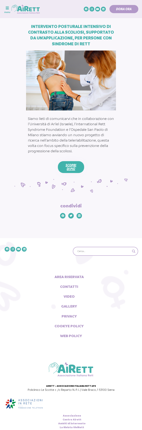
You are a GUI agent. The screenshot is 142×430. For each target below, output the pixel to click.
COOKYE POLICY (69, 326)
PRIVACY (69, 316)
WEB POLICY (71, 335)
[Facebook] (86, 9)
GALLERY (69, 306)
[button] (123, 9)
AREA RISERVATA (69, 276)
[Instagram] (91, 9)
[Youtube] (97, 9)
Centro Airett (72, 419)
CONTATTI (69, 286)
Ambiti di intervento (72, 423)
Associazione (72, 415)
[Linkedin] (103, 9)
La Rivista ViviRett (72, 427)
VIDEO (69, 296)
